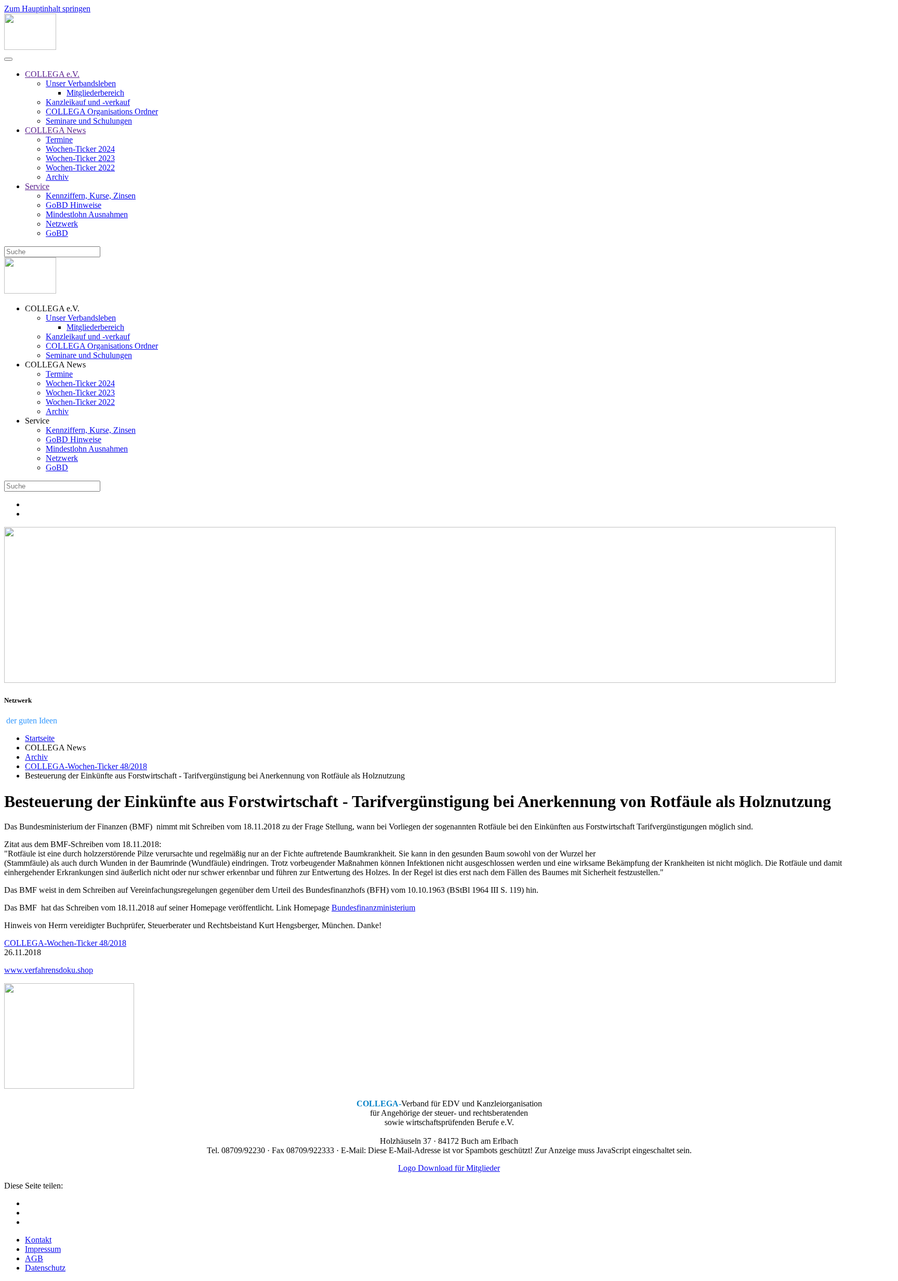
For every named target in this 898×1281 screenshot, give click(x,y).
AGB (34, 1258)
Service (37, 186)
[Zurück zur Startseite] (30, 47)
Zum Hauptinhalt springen (47, 8)
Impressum (43, 1249)
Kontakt (38, 1239)
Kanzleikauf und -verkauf (88, 102)
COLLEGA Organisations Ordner (102, 111)
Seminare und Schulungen (89, 120)
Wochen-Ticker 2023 (80, 158)
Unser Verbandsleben (81, 83)
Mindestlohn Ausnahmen (87, 214)
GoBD (57, 233)
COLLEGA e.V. (52, 74)
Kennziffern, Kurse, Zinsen (91, 195)
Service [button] (37, 420)
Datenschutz (45, 1267)
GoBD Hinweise (73, 205)
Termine (59, 139)
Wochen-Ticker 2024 (80, 148)
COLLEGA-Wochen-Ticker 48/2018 (65, 943)
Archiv (57, 177)
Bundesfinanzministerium (373, 907)
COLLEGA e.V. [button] (52, 308)
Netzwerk (62, 223)
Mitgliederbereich (95, 92)
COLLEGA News (55, 130)
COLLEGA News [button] (55, 364)
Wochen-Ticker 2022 (80, 167)
